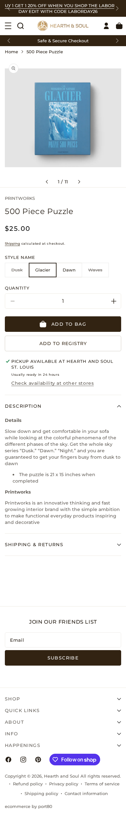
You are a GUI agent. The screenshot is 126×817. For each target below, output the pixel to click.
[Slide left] (47, 182)
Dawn (69, 269)
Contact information (86, 793)
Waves (98, 272)
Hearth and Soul (61, 776)
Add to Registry (63, 343)
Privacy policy (63, 783)
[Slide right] (79, 182)
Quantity (17, 288)
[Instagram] (23, 759)
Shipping (12, 243)
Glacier (42, 269)
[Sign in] (106, 26)
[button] (20, 26)
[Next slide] (117, 8)
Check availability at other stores (52, 383)
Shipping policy (41, 793)
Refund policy (28, 783)
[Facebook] (8, 759)
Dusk (20, 272)
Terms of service (102, 783)
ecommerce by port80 (28, 806)
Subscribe (63, 658)
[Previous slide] (9, 8)
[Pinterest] (38, 759)
